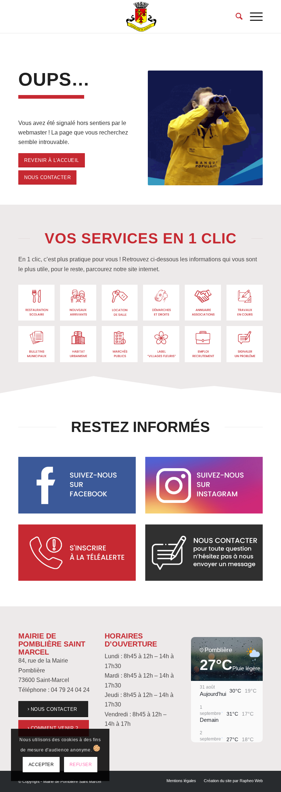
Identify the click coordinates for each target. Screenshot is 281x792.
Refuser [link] (81, 764)
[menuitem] (235, 16)
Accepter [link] (41, 764)
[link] (140, 16)
